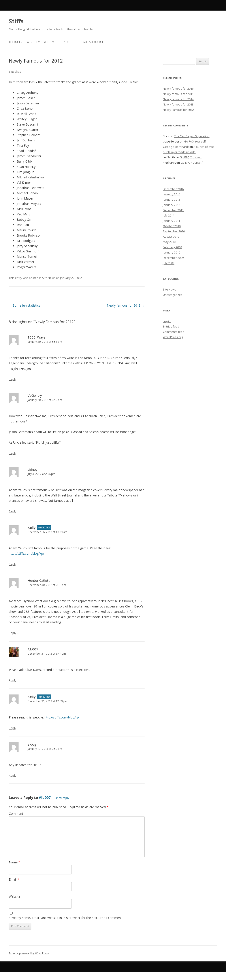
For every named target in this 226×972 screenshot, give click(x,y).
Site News (48, 278)
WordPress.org (173, 337)
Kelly (32, 527)
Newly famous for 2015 (178, 94)
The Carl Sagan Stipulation (191, 136)
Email (14, 879)
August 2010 (171, 237)
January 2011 (171, 221)
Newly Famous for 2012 (178, 110)
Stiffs (16, 21)
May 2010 (169, 242)
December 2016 (173, 189)
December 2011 (173, 210)
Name (14, 862)
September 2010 (174, 231)
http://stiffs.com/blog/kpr (26, 553)
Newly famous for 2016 (178, 89)
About (68, 42)
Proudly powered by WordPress (29, 953)
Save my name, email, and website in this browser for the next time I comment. (65, 918)
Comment (16, 813)
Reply (12, 379)
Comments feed (173, 332)
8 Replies (15, 72)
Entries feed (171, 326)
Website (14, 896)
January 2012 (171, 205)
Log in (167, 321)
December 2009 (173, 258)
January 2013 (171, 200)
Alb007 (45, 797)
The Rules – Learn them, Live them (31, 42)
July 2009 (168, 263)
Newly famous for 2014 (178, 99)
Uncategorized (173, 295)
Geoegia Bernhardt (176, 147)
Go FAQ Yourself (94, 42)
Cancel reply (61, 798)
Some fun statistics (24, 305)
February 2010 (172, 247)
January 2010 (171, 252)
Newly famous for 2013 (126, 305)
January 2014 (171, 194)
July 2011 (168, 215)
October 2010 (172, 226)
